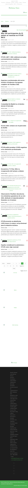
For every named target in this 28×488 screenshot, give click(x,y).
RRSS (15, 4)
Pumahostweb (24, 485)
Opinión (16, 2)
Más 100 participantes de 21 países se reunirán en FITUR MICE (12, 35)
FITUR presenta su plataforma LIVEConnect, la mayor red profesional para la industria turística (14, 223)
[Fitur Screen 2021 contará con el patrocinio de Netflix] (11, 121)
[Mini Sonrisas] (15, 332)
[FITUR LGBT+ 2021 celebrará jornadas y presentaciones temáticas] (11, 53)
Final (14, 268)
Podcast (24, 2)
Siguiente (22, 266)
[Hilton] (15, 297)
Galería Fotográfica (9, 4)
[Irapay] (15, 315)
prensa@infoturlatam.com (17, 460)
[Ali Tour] (15, 280)
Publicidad (8, 2)
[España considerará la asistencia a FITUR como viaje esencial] (11, 240)
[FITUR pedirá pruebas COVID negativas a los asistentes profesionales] (11, 143)
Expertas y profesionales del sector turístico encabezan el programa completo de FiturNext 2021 (13, 82)
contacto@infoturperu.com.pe (17, 458)
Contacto (12, 2)
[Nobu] (25, 12)
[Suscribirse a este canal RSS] (26, 26)
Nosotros (3, 2)
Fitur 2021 (5, 31)
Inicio (2, 21)
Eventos (7, 21)
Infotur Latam (4, 39)
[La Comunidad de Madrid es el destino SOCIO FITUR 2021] (11, 99)
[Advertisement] (14, 352)
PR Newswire (19, 4)
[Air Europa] (14, 362)
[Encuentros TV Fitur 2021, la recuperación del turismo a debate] (11, 164)
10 (16, 266)
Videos (20, 2)
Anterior (9, 263)
